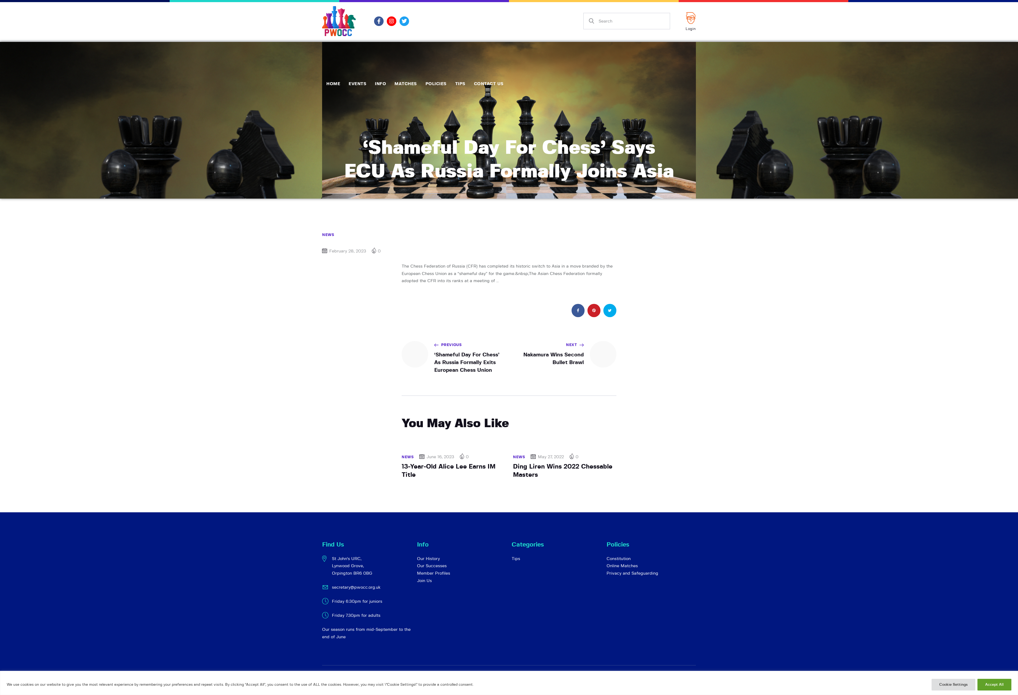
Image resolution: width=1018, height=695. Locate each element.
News (328, 235)
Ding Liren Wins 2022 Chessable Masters (562, 471)
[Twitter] (404, 21)
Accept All (994, 685)
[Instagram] (391, 21)
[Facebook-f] (379, 21)
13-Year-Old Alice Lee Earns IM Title (448, 471)
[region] (509, 683)
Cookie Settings (953, 685)
